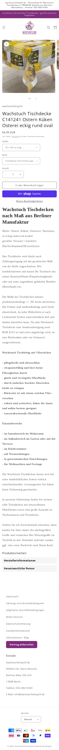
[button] (3, 27)
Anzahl (5, 168)
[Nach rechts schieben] (36, 98)
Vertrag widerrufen (22, 644)
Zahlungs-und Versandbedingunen (25, 603)
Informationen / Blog (17, 637)
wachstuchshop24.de (24, 746)
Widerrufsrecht (14, 616)
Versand (15, 136)
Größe (5, 141)
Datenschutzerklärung (18, 623)
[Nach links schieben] (23, 98)
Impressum (12, 596)
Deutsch (28, 719)
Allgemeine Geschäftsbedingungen (25, 610)
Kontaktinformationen (18, 630)
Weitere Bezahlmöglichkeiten (29, 201)
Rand (4, 154)
